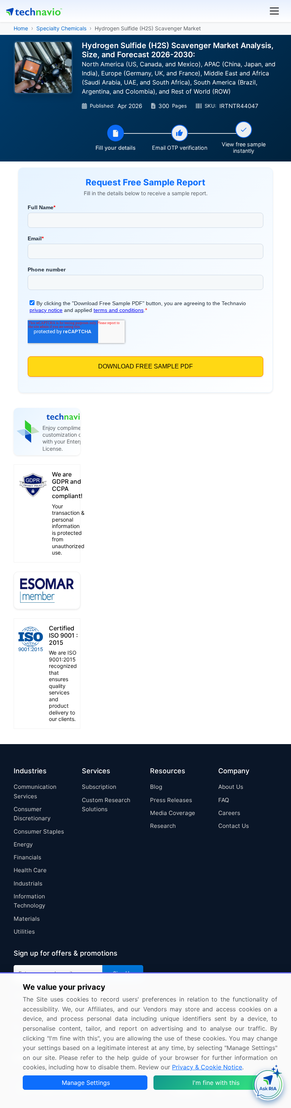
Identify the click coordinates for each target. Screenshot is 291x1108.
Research (163, 825)
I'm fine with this (215, 1082)
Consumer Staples (39, 831)
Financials (27, 857)
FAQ (223, 800)
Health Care (30, 870)
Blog (156, 786)
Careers (229, 813)
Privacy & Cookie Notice (207, 1067)
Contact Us (233, 825)
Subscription (99, 786)
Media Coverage (172, 813)
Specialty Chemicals (61, 28)
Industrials (28, 883)
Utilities (24, 931)
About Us (230, 786)
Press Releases (171, 800)
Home (21, 28)
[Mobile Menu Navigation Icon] (274, 11)
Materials (27, 918)
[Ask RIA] (267, 1084)
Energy (23, 844)
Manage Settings (86, 1082)
